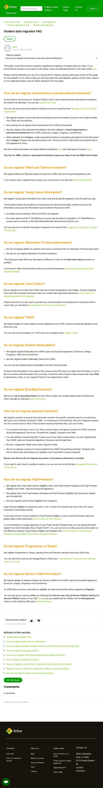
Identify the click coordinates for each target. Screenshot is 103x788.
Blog (32, 754)
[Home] (10, 6)
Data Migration (48, 22)
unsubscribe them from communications (47, 305)
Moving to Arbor (31, 22)
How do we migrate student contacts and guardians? (30, 673)
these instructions (37, 399)
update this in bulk (48, 102)
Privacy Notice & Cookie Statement (62, 762)
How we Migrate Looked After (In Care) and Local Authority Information (39, 664)
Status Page (66, 8)
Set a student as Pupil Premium (47, 519)
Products (10, 748)
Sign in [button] (93, 8)
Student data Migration (43, 25)
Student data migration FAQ (18, 637)
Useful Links (58, 748)
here (94, 69)
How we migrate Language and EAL (22, 650)
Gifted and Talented (82, 180)
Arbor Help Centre (12, 22)
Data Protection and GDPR (61, 755)
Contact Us (78, 8)
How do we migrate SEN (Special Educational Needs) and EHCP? (36, 655)
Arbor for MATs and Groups (13, 759)
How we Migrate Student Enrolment (22, 659)
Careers (34, 771)
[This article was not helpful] (38, 620)
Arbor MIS (10, 754)
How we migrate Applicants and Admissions (26, 641)
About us (35, 748)
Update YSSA (71, 333)
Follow (9, 38)
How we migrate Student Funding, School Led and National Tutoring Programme (42, 646)
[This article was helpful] (31, 620)
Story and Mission (37, 763)
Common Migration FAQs (18, 25)
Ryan (15, 47)
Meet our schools (37, 758)
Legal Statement (59, 768)
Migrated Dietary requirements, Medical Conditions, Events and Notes (37, 668)
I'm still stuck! (13, 680)
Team (33, 767)
